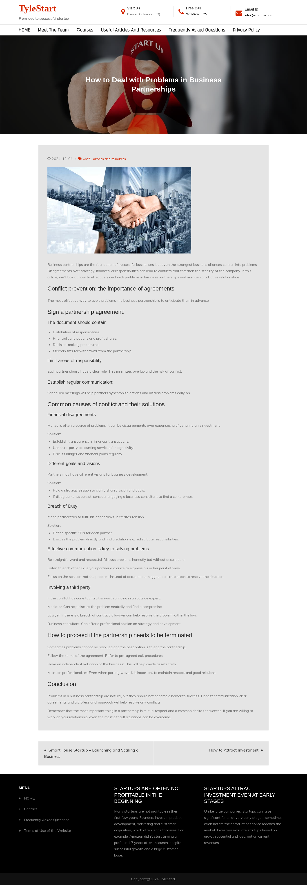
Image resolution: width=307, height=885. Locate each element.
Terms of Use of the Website (47, 830)
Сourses (84, 30)
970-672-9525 (196, 14)
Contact (30, 809)
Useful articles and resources (131, 30)
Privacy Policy (246, 30)
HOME (24, 30)
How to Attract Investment (233, 750)
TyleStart (37, 8)
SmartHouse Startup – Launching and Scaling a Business (91, 753)
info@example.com (259, 15)
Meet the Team (53, 30)
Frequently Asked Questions (197, 30)
